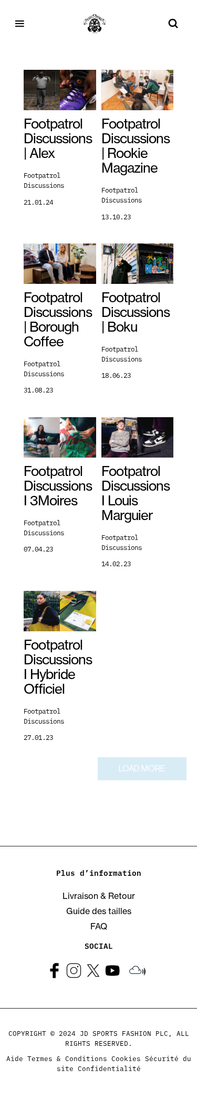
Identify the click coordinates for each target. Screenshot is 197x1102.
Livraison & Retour (99, 896)
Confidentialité (109, 1068)
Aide (14, 1058)
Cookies (126, 1058)
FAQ (98, 926)
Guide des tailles (98, 911)
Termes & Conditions (67, 1058)
